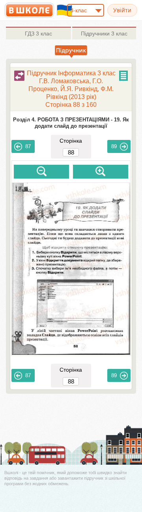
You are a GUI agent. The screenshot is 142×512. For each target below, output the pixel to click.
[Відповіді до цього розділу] (19, 76)
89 (114, 146)
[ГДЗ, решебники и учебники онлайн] (29, 10)
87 (28, 146)
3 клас (38, 33)
